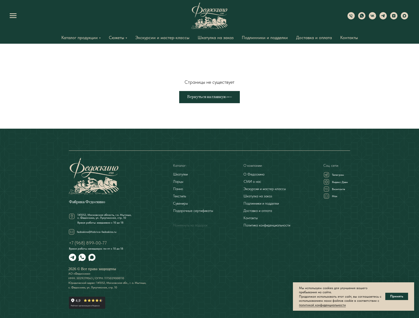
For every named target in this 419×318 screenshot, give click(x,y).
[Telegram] (383, 18)
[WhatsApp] (361, 18)
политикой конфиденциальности (322, 305)
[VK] (372, 18)
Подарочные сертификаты (193, 211)
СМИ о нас (252, 181)
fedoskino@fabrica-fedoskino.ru (96, 232)
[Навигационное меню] (13, 15)
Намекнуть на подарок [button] (190, 225)
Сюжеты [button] (116, 37)
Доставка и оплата (314, 37)
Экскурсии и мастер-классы (162, 37)
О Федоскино (254, 174)
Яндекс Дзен (340, 182)
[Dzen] (393, 18)
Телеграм (338, 174)
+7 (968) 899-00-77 (88, 242)
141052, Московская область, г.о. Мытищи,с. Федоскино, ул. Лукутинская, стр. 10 (104, 216)
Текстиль (179, 196)
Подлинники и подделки (265, 37)
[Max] (404, 18)
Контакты (349, 37)
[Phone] (351, 18)
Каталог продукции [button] (79, 37)
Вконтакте (338, 189)
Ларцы (178, 181)
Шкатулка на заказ (216, 37)
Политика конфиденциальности (266, 225)
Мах (334, 196)
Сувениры (180, 203)
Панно (178, 189)
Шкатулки (180, 174)
